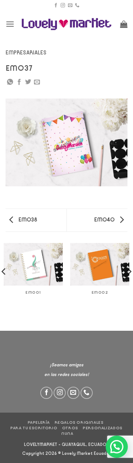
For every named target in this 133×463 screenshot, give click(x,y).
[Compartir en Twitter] (28, 82)
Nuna (67, 433)
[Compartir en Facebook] (19, 82)
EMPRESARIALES (26, 53)
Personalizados (103, 428)
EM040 (105, 220)
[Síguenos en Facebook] (56, 5)
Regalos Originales (79, 422)
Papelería (39, 422)
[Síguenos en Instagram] (63, 5)
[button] (10, 24)
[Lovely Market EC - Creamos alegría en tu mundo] (66, 24)
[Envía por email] (37, 82)
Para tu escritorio (33, 428)
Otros (70, 428)
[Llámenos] (77, 5)
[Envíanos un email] (70, 5)
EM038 (27, 220)
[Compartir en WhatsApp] (10, 82)
